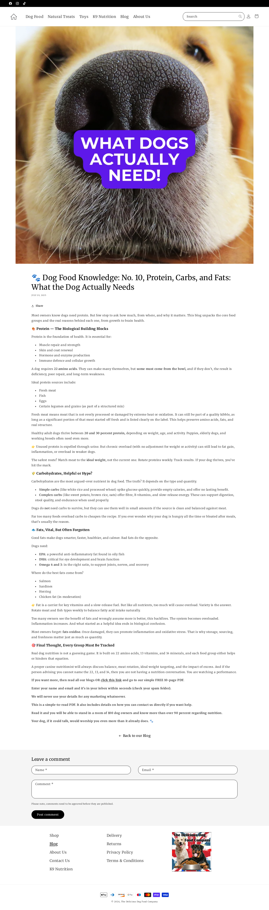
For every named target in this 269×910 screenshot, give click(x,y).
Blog (54, 844)
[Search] (240, 16)
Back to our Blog (137, 736)
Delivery (114, 835)
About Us (58, 852)
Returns (114, 844)
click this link (111, 680)
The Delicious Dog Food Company (139, 901)
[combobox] (213, 16)
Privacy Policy (120, 852)
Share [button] (39, 305)
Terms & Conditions (125, 860)
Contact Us (60, 860)
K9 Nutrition (61, 869)
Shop (54, 835)
